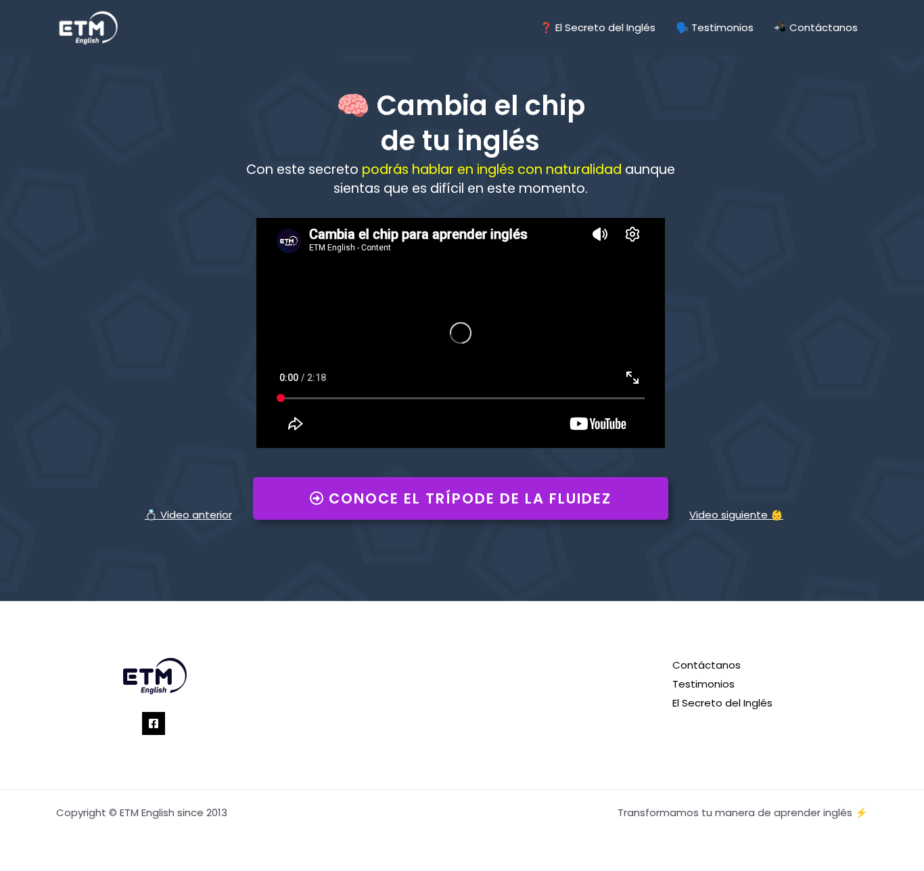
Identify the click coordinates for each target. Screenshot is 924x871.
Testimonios (703, 684)
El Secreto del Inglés (722, 703)
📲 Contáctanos (816, 27)
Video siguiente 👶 (736, 515)
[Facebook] (153, 723)
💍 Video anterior (188, 515)
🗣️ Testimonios (715, 27)
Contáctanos (706, 665)
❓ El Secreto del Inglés (597, 27)
